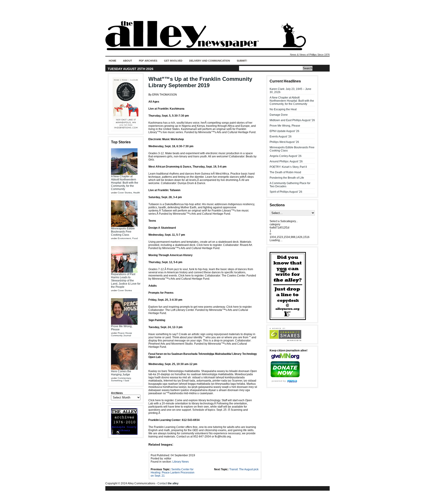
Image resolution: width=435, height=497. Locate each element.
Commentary (124, 378)
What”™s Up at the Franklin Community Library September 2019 (200, 82)
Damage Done (279, 114)
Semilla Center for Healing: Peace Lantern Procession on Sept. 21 (172, 472)
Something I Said (120, 380)
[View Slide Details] (125, 103)
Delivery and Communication (209, 60)
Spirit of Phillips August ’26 (286, 191)
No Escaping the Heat (283, 109)
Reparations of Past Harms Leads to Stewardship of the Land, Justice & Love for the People (125, 280)
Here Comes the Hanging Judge (121, 373)
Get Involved (173, 60)
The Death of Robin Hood (285, 172)
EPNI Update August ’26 (284, 131)
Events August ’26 (281, 136)
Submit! (242, 60)
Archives (117, 393)
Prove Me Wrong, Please (285, 125)
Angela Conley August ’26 (286, 156)
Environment (124, 238)
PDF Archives (148, 60)
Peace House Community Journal (121, 334)
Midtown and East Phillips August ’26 (292, 120)
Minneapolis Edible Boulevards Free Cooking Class (123, 231)
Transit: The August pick (244, 469)
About (127, 60)
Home (112, 60)
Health (136, 192)
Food (135, 238)
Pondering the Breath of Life (287, 177)
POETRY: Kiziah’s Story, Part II (288, 166)
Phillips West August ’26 (284, 142)
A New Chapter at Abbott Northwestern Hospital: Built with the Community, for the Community (124, 183)
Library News (180, 461)
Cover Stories (125, 192)
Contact (168, 483)
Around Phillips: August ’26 (286, 161)
